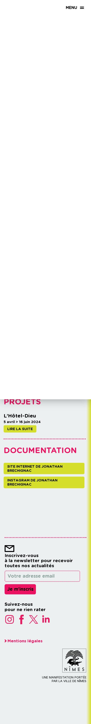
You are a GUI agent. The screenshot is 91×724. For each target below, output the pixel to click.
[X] (35, 620)
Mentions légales (25, 640)
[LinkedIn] (47, 620)
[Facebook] (23, 620)
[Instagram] (11, 620)
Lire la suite (20, 429)
